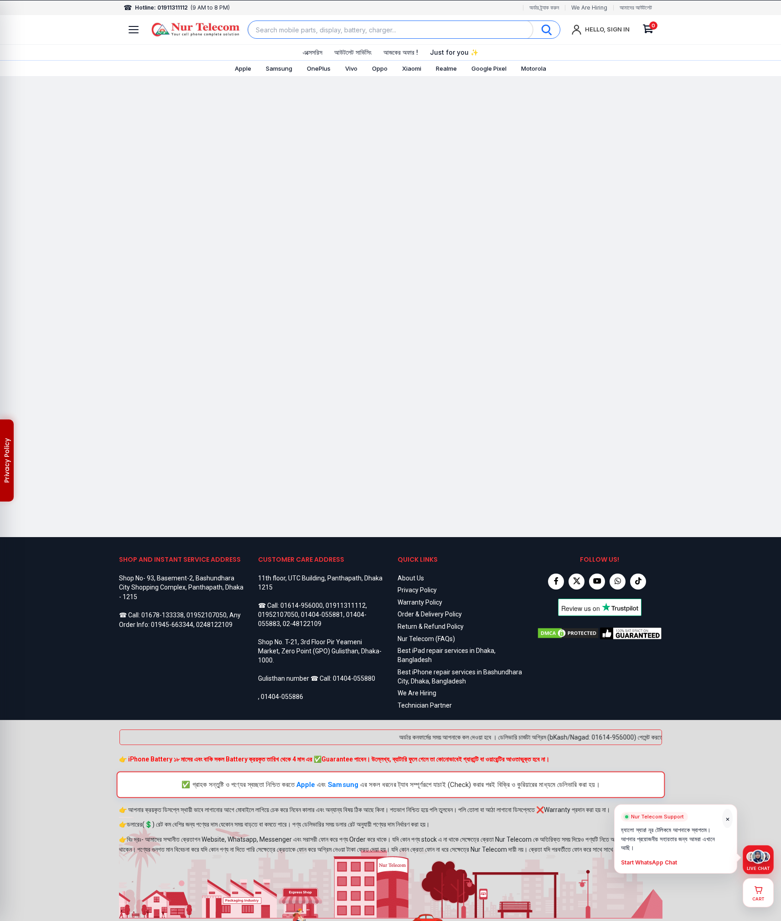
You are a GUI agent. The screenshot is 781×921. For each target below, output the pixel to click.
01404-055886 (282, 696)
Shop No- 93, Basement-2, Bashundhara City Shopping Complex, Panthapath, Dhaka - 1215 (181, 587)
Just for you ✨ (454, 52)
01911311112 (346, 605)
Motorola (533, 68)
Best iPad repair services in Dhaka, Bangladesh (447, 655)
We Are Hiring (589, 7)
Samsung (279, 68)
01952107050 (206, 615)
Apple (243, 68)
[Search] (546, 29)
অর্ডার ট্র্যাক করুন (544, 7)
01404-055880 (354, 678)
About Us (411, 578)
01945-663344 (172, 624)
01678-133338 (162, 615)
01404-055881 (322, 614)
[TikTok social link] (638, 582)
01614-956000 (301, 605)
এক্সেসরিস (312, 52)
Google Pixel (489, 68)
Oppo (380, 68)
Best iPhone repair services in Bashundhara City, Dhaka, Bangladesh (460, 676)
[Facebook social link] (556, 582)
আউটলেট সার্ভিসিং (353, 52)
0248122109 (214, 624)
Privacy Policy (417, 590)
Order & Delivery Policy (430, 614)
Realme (446, 68)
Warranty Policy (420, 602)
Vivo (351, 68)
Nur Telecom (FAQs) (426, 638)
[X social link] (576, 582)
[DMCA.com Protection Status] (568, 633)
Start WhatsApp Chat (649, 862)
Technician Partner (425, 705)
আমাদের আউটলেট (636, 7)
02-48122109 (302, 623)
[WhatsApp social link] (618, 582)
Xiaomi (411, 68)
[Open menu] (134, 30)
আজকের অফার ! (400, 52)
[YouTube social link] (597, 582)
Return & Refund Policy (431, 626)
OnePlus (319, 68)
